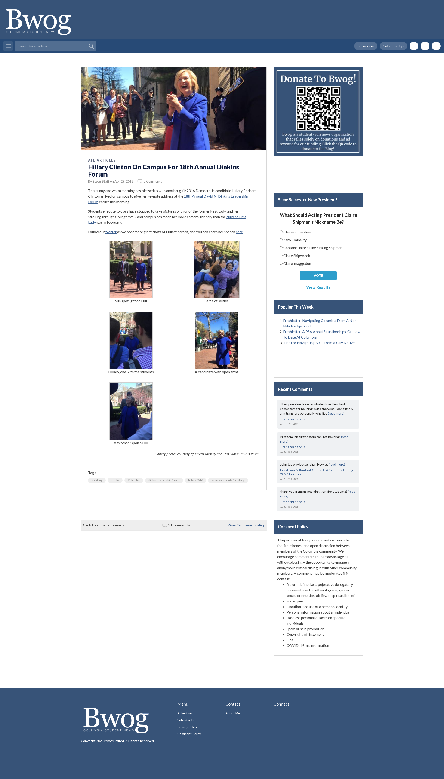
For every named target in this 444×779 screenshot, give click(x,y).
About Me (232, 713)
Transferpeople (293, 419)
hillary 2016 (195, 480)
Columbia (134, 480)
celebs (115, 480)
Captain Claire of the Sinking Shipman (312, 247)
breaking (97, 480)
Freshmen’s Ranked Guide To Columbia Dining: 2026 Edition (317, 472)
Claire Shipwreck (296, 255)
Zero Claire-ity (295, 240)
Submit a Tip (393, 46)
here (239, 231)
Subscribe (366, 46)
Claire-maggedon (297, 263)
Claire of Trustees (297, 232)
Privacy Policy (187, 727)
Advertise (184, 713)
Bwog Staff (100, 181)
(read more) (336, 413)
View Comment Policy (246, 525)
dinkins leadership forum (163, 480)
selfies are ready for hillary (228, 480)
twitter (111, 231)
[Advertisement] (174, 505)
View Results (318, 287)
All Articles (102, 160)
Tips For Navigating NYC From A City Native (319, 342)
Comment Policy (189, 734)
